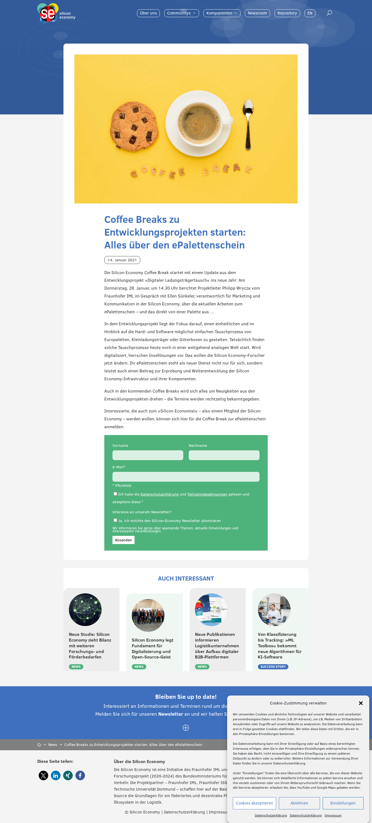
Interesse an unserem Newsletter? (141, 512)
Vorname (120, 445)
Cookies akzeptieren (254, 803)
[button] (361, 703)
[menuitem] (148, 13)
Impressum (333, 815)
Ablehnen (299, 803)
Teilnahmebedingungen (207, 494)
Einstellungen (343, 803)
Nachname (198, 445)
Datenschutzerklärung (271, 815)
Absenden (123, 540)
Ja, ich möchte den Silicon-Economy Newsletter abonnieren (169, 520)
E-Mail (118, 467)
